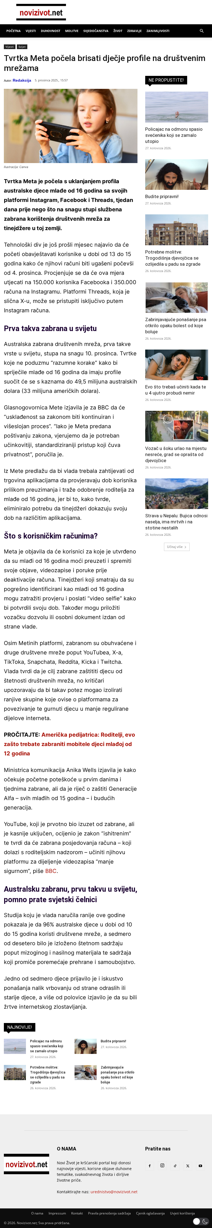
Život (117, 31)
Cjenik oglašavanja (150, 1213)
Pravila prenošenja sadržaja (109, 1213)
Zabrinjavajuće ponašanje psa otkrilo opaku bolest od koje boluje (175, 325)
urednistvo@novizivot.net (114, 1191)
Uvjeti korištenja (182, 1213)
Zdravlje (134, 31)
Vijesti (31, 31)
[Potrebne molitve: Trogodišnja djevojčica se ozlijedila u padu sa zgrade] (15, 1072)
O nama (37, 1213)
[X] (187, 1166)
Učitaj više (175, 546)
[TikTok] (175, 1166)
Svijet (22, 47)
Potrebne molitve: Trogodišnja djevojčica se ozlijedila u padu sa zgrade (172, 258)
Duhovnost (50, 31)
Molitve (71, 31)
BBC (51, 871)
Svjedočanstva (95, 31)
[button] (201, 31)
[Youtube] (200, 1166)
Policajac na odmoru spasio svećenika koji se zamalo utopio (46, 1046)
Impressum (57, 1213)
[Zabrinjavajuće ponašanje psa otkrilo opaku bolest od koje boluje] (86, 1072)
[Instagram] (162, 1165)
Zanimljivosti (158, 31)
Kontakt (77, 1213)
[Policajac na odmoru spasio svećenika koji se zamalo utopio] (15, 1046)
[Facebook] (149, 1166)
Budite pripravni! (113, 1041)
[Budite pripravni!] (86, 1046)
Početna (13, 31)
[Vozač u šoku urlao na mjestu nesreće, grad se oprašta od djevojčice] (176, 426)
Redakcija (22, 80)
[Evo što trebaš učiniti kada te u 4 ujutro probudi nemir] (176, 365)
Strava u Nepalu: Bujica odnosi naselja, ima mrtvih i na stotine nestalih (176, 522)
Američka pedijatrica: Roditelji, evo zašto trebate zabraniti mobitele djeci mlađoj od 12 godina (69, 744)
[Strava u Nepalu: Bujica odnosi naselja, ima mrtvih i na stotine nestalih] (176, 493)
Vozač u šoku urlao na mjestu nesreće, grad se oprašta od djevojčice (175, 454)
